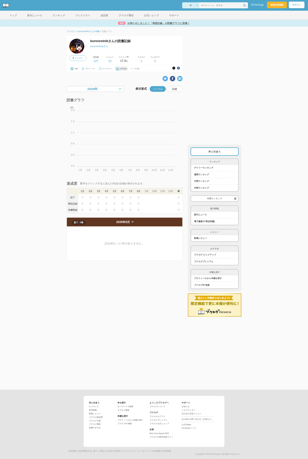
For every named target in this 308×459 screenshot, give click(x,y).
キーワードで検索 (125, 406)
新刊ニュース (200, 214)
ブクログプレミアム (203, 261)
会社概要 (156, 451)
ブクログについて (157, 406)
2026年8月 (123, 222)
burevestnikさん (99, 46)
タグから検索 (123, 410)
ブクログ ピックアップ (205, 254)
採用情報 (167, 451)
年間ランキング (201, 188)
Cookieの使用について (117, 451)
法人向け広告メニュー (191, 413)
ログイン (296, 5)
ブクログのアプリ (157, 416)
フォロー (78, 58)
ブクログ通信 (95, 424)
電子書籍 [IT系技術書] (204, 221)
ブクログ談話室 (96, 417)
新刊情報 (93, 410)
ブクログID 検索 (202, 285)
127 (96, 61)
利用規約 (72, 451)
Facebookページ (189, 428)
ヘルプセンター (188, 410)
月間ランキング (201, 181)
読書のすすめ (95, 428)
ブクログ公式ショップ (159, 423)
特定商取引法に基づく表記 (91, 451)
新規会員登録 (277, 5)
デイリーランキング (203, 167)
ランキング (94, 406)
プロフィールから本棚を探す (208, 278)
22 (110, 61)
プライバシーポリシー (140, 451)
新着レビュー (200, 238)
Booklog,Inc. (216, 454)
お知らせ (185, 406)
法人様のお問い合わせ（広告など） (197, 419)
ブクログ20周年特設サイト (161, 437)
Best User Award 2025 (159, 433)
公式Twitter (186, 425)
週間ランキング (201, 174)
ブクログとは (257, 5)
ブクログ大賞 (95, 421)
